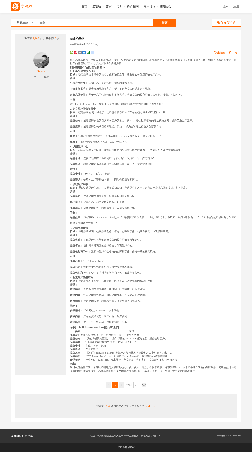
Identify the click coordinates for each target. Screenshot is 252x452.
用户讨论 (149, 6)
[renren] (92, 52)
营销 (109, 6)
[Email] (80, 52)
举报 (234, 52)
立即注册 (150, 405)
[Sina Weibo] (75, 52)
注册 (236, 6)
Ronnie (41, 71)
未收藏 (221, 52)
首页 (84, 6)
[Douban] (88, 52)
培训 (119, 6)
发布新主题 (228, 22)
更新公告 (166, 6)
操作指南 (133, 6)
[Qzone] (84, 52)
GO (144, 384)
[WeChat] (71, 52)
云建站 (96, 6)
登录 (226, 6)
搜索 (165, 22)
